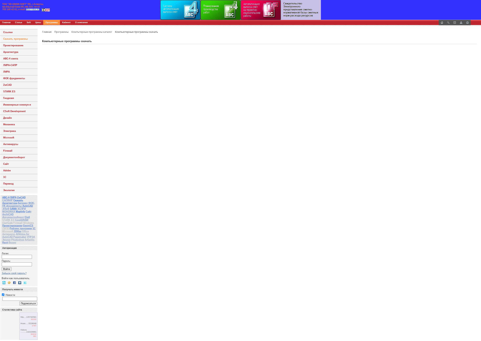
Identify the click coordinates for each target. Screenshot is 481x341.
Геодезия (8, 98)
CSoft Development (14, 111)
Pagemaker (19, 236)
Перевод (8, 183)
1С (4, 177)
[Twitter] (25, 283)
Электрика (9, 131)
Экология (9, 190)
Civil (27, 217)
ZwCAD (7, 85)
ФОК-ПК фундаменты (18, 204)
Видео (12, 242)
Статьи (18, 22)
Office (25, 231)
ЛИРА (6, 71)
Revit (5, 242)
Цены (38, 22)
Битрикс (23, 203)
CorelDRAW (21, 220)
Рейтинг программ (21, 228)
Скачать (18, 200)
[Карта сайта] (461, 22)
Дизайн (7, 117)
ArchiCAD (8, 214)
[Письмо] (455, 22)
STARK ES (9, 91)
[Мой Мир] (9, 283)
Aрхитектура (10, 52)
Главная (6, 22)
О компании (81, 22)
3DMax (17, 231)
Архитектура (9, 203)
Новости (10, 295)
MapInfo (20, 211)
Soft (29, 22)
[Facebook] (14, 283)
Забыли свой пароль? (14, 273)
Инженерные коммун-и (17, 104)
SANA (13, 208)
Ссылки (8, 32)
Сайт (6, 164)
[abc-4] (240, 10)
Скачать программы (15, 38)
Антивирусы (10, 144)
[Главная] (40, 10)
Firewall (7, 150)
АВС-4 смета (10, 58)
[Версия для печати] (467, 22)
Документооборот (14, 157)
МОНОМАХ (8, 211)
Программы (51, 22)
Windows (28, 222)
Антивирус (8, 234)
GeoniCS (28, 225)
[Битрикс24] (4, 283)
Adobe (7, 170)
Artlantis (29, 239)
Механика (9, 124)
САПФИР (7, 200)
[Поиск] (448, 22)
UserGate (7, 222)
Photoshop (17, 239)
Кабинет (66, 22)
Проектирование (13, 45)
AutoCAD (27, 205)
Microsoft (8, 137)
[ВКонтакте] (20, 283)
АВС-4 (5, 197)
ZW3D (5, 228)
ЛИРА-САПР (10, 65)
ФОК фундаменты (14, 78)
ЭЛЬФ (5, 208)
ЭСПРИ (21, 208)
